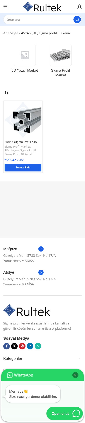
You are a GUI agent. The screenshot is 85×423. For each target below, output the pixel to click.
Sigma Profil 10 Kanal (18, 154)
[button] (23, 167)
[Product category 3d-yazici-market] (24, 59)
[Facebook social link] (6, 346)
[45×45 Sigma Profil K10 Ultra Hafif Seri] (23, 120)
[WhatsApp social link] (38, 346)
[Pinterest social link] (22, 346)
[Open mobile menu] (5, 6)
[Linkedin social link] (30, 346)
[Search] (77, 19)
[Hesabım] (79, 6)
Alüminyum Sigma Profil (20, 150)
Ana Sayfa (10, 33)
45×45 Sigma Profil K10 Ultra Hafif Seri (21, 143)
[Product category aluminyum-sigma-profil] (60, 62)
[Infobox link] (23, 249)
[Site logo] (42, 6)
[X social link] (14, 346)
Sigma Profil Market (17, 146)
